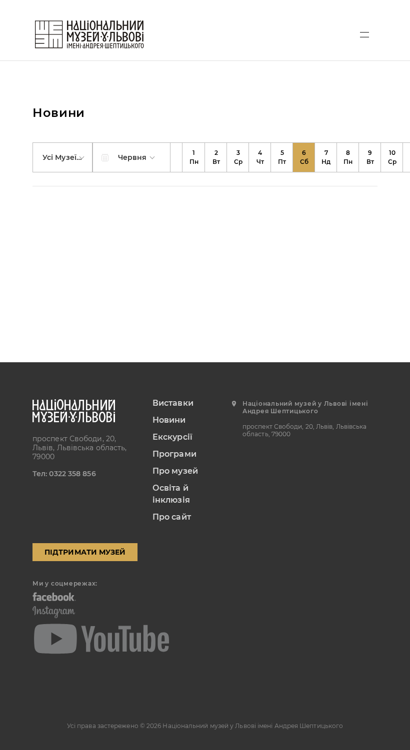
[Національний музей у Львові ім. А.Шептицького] (89, 34)
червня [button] (133, 157)
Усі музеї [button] (60, 157)
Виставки (173, 403)
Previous (176, 157)
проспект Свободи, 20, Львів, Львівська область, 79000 (79, 447)
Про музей (175, 471)
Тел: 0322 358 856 (64, 473)
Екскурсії (172, 437)
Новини (169, 420)
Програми (174, 454)
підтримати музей (85, 552)
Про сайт (171, 517)
